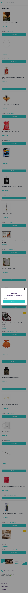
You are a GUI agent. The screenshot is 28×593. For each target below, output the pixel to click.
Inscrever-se (14, 301)
